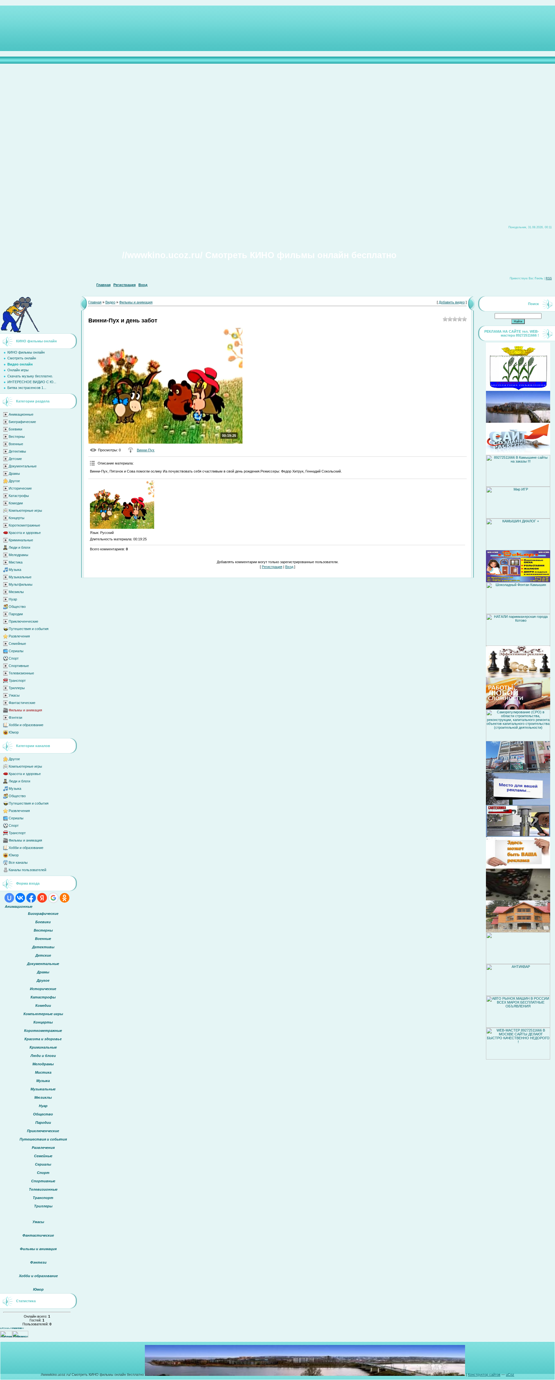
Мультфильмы (20, 584)
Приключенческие (23, 621)
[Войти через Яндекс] (42, 898)
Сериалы (16, 651)
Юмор (14, 732)
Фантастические (22, 703)
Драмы (14, 473)
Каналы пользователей (27, 870)
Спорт (14, 658)
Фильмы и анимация (25, 710)
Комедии (16, 503)
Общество (17, 607)
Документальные (23, 466)
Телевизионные (21, 673)
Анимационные (21, 414)
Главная (103, 285)
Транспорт (17, 680)
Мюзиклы (16, 592)
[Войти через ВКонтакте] (20, 898)
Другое (14, 481)
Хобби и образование (26, 725)
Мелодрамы (18, 555)
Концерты (16, 518)
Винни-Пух (145, 450)
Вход (142, 285)
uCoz (510, 1374)
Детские (15, 459)
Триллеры (17, 688)
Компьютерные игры (25, 510)
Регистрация (124, 285)
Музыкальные (20, 577)
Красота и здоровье (25, 533)
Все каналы (18, 862)
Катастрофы (19, 496)
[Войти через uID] (9, 898)
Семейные (17, 643)
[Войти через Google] (53, 898)
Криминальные (21, 540)
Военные (16, 444)
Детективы (17, 451)
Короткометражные (24, 525)
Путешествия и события (28, 629)
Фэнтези (15, 717)
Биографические (22, 422)
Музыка (15, 570)
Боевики (15, 429)
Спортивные (19, 666)
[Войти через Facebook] (31, 898)
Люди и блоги (19, 547)
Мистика (15, 562)
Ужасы (14, 695)
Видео (110, 302)
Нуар (13, 599)
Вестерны (17, 436)
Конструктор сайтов (484, 1374)
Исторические (20, 488)
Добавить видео (452, 302)
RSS (549, 278)
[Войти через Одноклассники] (64, 898)
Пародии (16, 614)
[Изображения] (122, 505)
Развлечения (19, 636)
